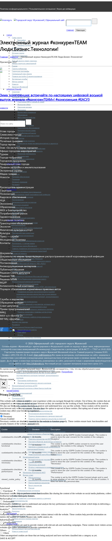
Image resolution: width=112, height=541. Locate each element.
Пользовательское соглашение (42, 9)
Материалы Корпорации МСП (34, 472)
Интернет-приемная (19, 182)
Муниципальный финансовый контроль (27, 327)
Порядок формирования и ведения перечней (45, 416)
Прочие (31, 488)
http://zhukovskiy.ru (35, 363)
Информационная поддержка (28, 490)
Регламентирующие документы (40, 459)
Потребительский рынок (26, 133)
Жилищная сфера (23, 104)
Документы (11, 189)
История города (18, 53)
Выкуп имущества (35, 485)
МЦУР (3, 282)
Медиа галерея (8, 173)
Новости (5, 177)
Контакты (5, 243)
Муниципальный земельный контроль (26, 281)
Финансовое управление (26, 112)
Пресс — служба (9, 236)
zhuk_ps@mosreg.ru (42, 355)
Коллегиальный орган (31, 457)
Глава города (17, 37)
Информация (17, 521)
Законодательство (19, 508)
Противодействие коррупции (23, 233)
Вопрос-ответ (28, 475)
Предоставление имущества (38, 483)
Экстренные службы (11, 170)
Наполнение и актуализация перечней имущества (47, 480)
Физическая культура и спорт (28, 135)
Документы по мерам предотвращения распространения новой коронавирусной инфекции (52, 256)
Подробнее (67, 371)
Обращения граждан (11, 302)
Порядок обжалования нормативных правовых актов (30, 289)
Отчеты (20, 335)
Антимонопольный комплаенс (23, 218)
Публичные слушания (20, 205)
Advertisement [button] (7, 519)
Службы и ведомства (11, 299)
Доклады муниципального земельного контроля (35, 309)
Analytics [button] (4, 509)
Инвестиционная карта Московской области (45, 454)
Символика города (10, 134)
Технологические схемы (26, 130)
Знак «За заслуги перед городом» (24, 61)
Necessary (7, 416)
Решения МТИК (8, 279)
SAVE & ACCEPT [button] (7, 538)
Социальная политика (12, 220)
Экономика (21, 110)
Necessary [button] (5, 413)
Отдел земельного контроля (27, 284)
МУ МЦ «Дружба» (10, 318)
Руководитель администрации (17, 187)
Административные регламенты (40, 426)
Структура (16, 92)
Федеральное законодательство (40, 411)
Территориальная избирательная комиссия (28, 241)
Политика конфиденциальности (14, 9)
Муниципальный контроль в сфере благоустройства (31, 388)
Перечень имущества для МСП (39, 439)
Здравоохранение (10, 216)
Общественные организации (23, 235)
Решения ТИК (7, 276)
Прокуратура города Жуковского (24, 246)
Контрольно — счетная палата (23, 243)
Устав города (7, 131)
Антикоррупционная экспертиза (24, 202)
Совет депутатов (9, 305)
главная (70, 30)
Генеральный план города (14, 164)
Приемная (16, 179)
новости (4, 107)
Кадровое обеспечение (21, 177)
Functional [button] (5, 488)
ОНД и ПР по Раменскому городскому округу (29, 279)
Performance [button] (6, 498)
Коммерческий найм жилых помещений (27, 228)
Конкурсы (16, 511)
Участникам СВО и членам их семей (30, 102)
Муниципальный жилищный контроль (26, 337)
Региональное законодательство (40, 413)
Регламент (16, 184)
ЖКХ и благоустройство (26, 117)
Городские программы (13, 160)
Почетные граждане (11, 141)
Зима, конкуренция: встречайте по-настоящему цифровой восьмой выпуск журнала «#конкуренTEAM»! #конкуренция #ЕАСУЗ (51, 97)
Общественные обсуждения (15, 259)
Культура (20, 138)
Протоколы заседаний (36, 465)
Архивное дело (23, 156)
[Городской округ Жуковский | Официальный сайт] (39, 20)
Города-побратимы (19, 68)
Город (9, 35)
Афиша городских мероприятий (24, 63)
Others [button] (3, 530)
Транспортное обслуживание (28, 128)
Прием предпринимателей (22, 393)
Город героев (7, 144)
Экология (5, 226)
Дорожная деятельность (26, 154)
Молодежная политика (26, 141)
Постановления (18, 200)
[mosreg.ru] (6, 20)
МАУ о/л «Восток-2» (11, 315)
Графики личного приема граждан (25, 519)
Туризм (14, 66)
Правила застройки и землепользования (22, 167)
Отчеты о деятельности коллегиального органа (46, 467)
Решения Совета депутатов (22, 207)
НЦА (2, 200)
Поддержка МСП (18, 398)
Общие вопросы (34, 477)
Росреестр (16, 324)
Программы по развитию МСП (39, 429)
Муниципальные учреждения (23, 159)
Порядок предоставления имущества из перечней (47, 419)
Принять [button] (4, 375)
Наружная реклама (24, 107)
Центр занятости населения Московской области (30, 276)
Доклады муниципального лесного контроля (34, 383)
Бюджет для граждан (20, 322)
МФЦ (3, 312)
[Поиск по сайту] (94, 21)
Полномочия (7, 193)
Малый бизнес (13, 391)
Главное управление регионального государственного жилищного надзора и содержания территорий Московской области (32, 251)
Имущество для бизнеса (32, 436)
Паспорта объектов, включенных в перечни (44, 442)
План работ (21, 332)
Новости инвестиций (20, 531)
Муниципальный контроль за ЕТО (24, 386)
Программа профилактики (27, 302)
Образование (22, 115)
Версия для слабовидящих (66, 9)
